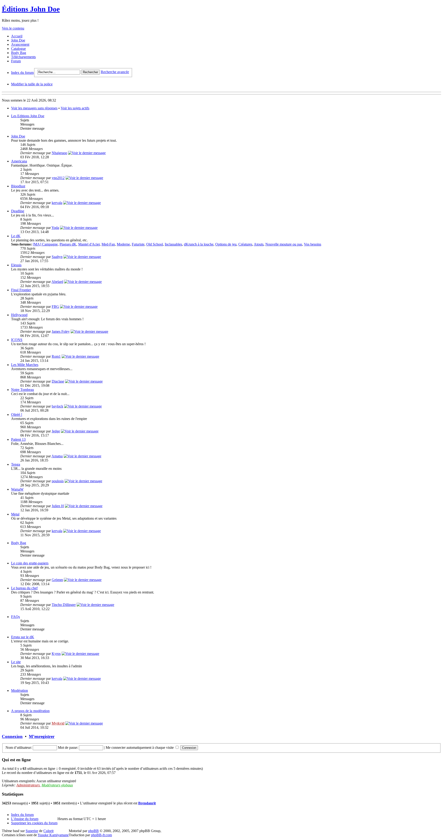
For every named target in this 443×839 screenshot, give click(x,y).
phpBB (93, 831)
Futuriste (138, 244)
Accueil (16, 36)
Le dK (16, 236)
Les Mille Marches (24, 365)
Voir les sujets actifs (75, 108)
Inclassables (173, 244)
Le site (16, 662)
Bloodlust (18, 186)
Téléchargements (23, 57)
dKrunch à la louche (198, 244)
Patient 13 (18, 439)
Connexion (12, 736)
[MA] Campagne (45, 244)
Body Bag (18, 53)
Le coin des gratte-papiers (29, 563)
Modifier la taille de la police (32, 84)
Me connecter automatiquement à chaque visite (140, 747)
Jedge (56, 431)
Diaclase (58, 381)
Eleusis (16, 265)
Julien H (58, 506)
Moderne (123, 244)
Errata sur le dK (22, 637)
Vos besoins (312, 244)
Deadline (17, 211)
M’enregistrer (41, 736)
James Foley (61, 331)
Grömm (57, 580)
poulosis (58, 481)
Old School (154, 244)
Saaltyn (57, 257)
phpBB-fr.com (101, 835)
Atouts (258, 244)
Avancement (20, 44)
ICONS (16, 340)
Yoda (55, 228)
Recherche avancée (115, 72)
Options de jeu (225, 244)
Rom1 (56, 356)
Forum (16, 61)
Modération (19, 690)
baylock (57, 406)
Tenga (15, 464)
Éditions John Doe (31, 9)
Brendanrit (147, 803)
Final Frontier (21, 290)
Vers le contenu (13, 28)
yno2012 (58, 178)
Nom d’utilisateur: (19, 747)
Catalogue (18, 49)
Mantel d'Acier (89, 244)
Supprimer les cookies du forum (34, 823)
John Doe (18, 40)
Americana (19, 161)
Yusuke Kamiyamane (53, 835)
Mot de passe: (68, 747)
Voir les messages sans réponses (34, 108)
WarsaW (17, 489)
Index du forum (22, 73)
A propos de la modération (30, 711)
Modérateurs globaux (57, 785)
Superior (32, 831)
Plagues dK (68, 244)
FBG (55, 307)
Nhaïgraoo (59, 153)
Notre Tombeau (22, 390)
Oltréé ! (16, 415)
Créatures (245, 244)
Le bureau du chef (24, 588)
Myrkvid (58, 723)
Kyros (56, 654)
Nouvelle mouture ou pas (283, 244)
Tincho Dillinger (64, 605)
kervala (57, 203)
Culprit (48, 831)
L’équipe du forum (24, 819)
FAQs (15, 617)
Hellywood (19, 315)
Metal (15, 514)
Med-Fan (108, 244)
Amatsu (57, 456)
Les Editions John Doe (27, 116)
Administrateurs (28, 785)
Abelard (57, 282)
